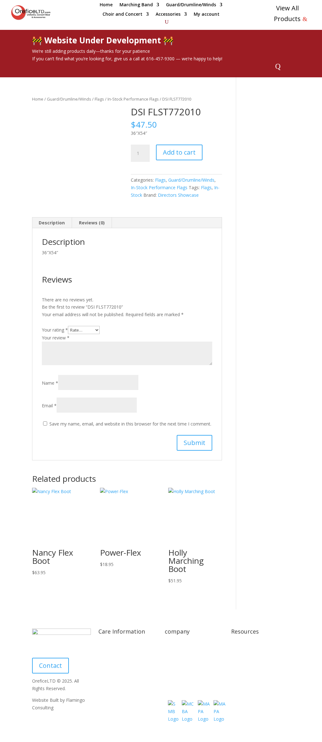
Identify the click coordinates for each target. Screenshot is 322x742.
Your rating (55, 330)
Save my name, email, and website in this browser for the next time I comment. (130, 424)
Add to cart (179, 152)
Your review (55, 338)
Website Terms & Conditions (260, 657)
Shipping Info (111, 645)
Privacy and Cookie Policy (257, 645)
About (171, 645)
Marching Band (136, 5)
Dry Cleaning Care (116, 669)
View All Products (287, 13)
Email (49, 406)
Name (50, 383)
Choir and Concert (122, 14)
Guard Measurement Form (125, 712)
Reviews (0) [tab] (92, 223)
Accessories (168, 14)
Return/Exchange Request (191, 669)
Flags (99, 99)
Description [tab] (52, 223)
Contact (50, 665)
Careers (172, 681)
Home (106, 5)
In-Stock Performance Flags (133, 99)
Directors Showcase (178, 195)
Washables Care (114, 681)
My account (206, 14)
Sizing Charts (111, 657)
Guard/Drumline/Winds (191, 5)
